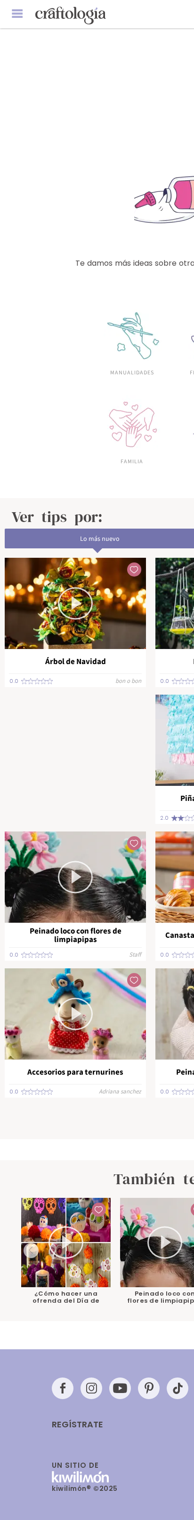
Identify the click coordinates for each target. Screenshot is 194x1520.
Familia (132, 461)
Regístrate (77, 1424)
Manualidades (132, 372)
